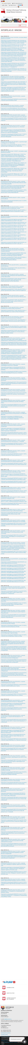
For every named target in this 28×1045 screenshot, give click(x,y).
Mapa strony (13, 5)
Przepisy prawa (4, 1034)
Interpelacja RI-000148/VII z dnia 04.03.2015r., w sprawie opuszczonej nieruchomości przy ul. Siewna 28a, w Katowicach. (13, 790)
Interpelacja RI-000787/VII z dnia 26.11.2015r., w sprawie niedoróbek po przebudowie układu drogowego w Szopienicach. (13, 425)
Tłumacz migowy (7, 3)
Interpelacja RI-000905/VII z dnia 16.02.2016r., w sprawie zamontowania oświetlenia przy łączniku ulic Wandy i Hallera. (13, 401)
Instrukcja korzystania (5, 1032)
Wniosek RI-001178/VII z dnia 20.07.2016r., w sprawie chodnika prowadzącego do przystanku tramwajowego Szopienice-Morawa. (13, 250)
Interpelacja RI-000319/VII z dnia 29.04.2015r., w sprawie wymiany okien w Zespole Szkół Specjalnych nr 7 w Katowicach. (13, 716)
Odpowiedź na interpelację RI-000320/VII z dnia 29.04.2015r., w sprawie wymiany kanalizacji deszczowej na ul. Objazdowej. (14, 709)
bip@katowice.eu (7, 1019)
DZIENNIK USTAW (10, 987)
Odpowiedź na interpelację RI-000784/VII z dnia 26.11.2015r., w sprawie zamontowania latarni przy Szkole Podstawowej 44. (14, 464)
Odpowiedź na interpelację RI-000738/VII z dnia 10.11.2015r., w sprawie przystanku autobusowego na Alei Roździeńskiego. (14, 514)
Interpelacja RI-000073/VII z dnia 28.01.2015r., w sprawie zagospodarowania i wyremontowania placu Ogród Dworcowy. (13, 829)
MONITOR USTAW (10, 993)
